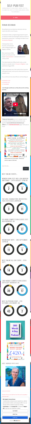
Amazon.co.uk (6, 80)
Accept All (15, 417)
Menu (16, 17)
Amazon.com (6, 82)
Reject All (15, 414)
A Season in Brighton (20, 64)
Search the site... (5, 166)
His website (6, 84)
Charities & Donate (14, 124)
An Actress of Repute (7, 40)
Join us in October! (6, 391)
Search (25, 168)
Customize (15, 410)
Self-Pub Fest (15, 5)
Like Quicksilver (10, 56)
